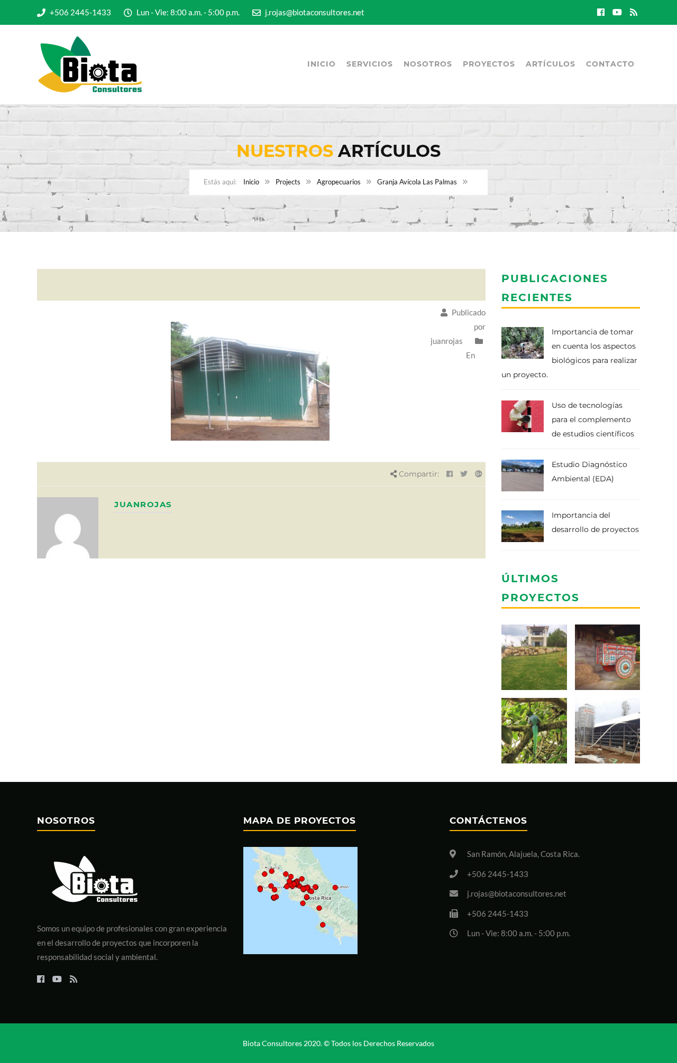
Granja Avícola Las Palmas (417, 182)
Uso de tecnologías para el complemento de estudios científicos (593, 419)
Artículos (550, 64)
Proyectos (489, 64)
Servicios (369, 64)
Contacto (610, 64)
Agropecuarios (339, 182)
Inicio (321, 64)
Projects (288, 182)
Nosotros (428, 64)
